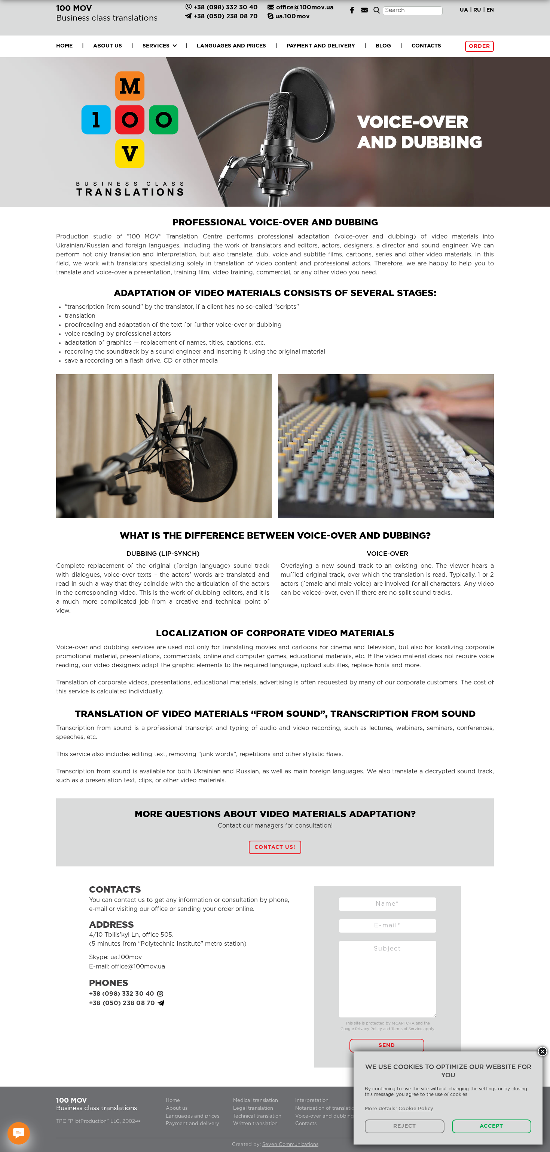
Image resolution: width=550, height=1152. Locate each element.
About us (107, 46)
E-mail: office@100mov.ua (127, 967)
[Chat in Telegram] (188, 16)
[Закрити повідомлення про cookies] (542, 1051)
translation (125, 255)
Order (479, 46)
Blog (383, 46)
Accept (491, 1126)
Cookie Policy (415, 1108)
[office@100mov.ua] (364, 10)
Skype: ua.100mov (115, 957)
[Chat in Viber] (189, 7)
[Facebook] (352, 10)
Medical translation (255, 1101)
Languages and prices (231, 46)
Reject (404, 1126)
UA (464, 10)
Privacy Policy (368, 1029)
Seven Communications (290, 1145)
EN (490, 10)
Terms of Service (406, 1029)
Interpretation (312, 1101)
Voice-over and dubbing (324, 1116)
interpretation (176, 255)
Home (64, 46)
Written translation (255, 1124)
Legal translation (253, 1108)
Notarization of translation (326, 1108)
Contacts (426, 46)
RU (477, 10)
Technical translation (257, 1116)
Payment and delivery (321, 46)
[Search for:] (413, 19)
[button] (275, 847)
